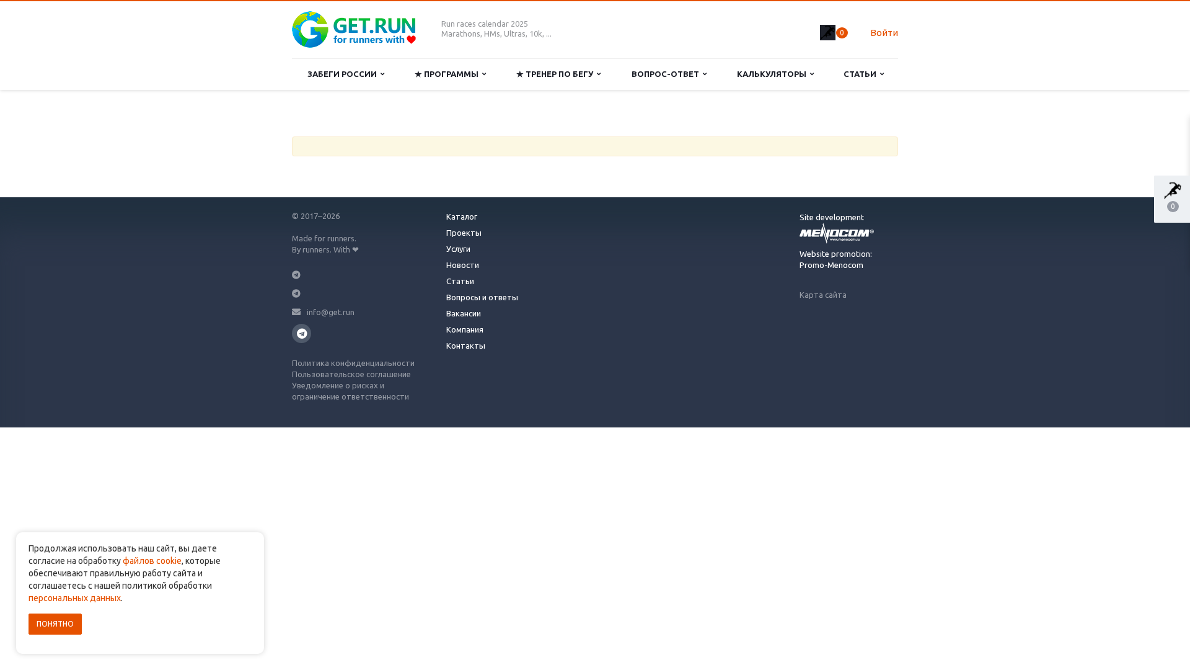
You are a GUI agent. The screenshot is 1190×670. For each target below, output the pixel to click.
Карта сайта (823, 294)
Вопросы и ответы (482, 297)
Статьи (862, 73)
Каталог (461, 216)
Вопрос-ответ (667, 73)
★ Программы (448, 73)
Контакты (465, 345)
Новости (462, 265)
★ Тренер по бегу (556, 73)
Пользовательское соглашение (351, 374)
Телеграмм (301, 333)
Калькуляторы (773, 73)
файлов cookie (152, 561)
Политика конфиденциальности (353, 363)
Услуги (458, 248)
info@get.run (331, 312)
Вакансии (463, 313)
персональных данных (75, 598)
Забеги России (344, 73)
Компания (464, 329)
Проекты (464, 232)
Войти (884, 32)
